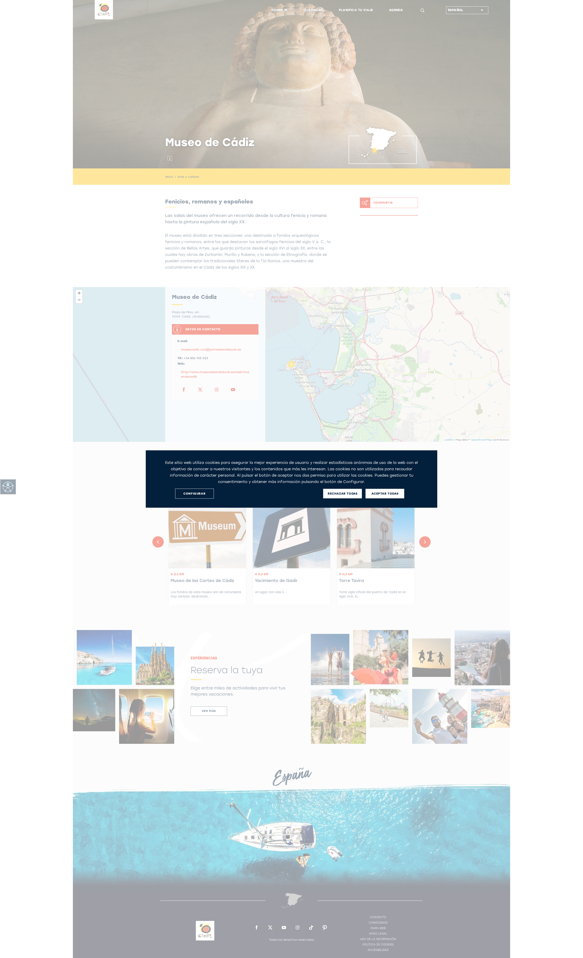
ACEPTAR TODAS (384, 493)
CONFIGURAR (194, 493)
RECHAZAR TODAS (342, 493)
